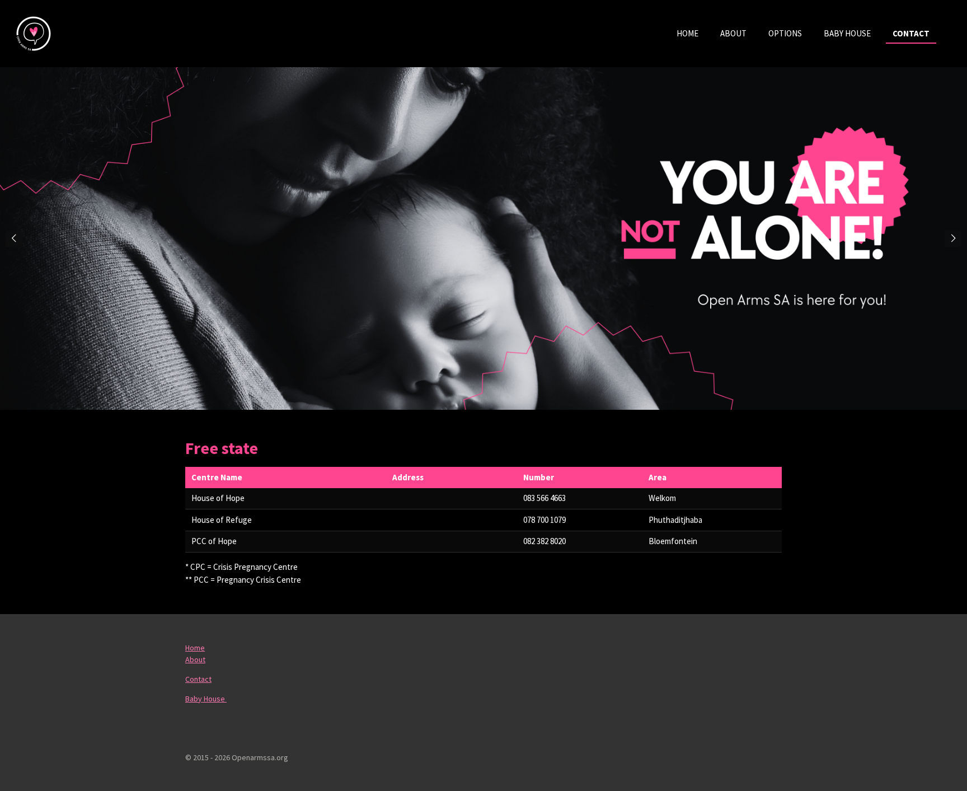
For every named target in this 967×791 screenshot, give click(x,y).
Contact (198, 679)
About (195, 659)
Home (195, 648)
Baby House (206, 699)
